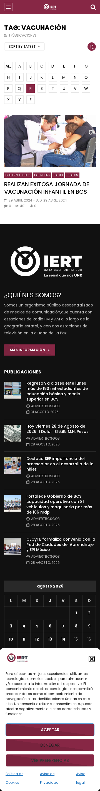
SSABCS (72, 175)
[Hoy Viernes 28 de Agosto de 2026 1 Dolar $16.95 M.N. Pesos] (12, 433)
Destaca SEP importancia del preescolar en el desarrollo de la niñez (60, 464)
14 (63, 639)
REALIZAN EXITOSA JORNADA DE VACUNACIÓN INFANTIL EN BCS (46, 188)
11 (23, 639)
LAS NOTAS (42, 175)
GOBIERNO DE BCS (18, 175)
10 (11, 639)
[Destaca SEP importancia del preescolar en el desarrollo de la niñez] (12, 465)
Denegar (50, 745)
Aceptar (50, 730)
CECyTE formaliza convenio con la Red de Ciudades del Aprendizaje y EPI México (60, 544)
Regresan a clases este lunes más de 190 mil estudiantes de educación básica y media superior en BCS (57, 391)
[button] (91, 659)
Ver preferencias (50, 760)
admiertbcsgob (45, 406)
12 (37, 639)
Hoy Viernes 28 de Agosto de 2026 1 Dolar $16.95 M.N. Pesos (57, 428)
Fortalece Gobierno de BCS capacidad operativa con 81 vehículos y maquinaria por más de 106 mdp (59, 504)
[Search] (93, 7)
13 (50, 639)
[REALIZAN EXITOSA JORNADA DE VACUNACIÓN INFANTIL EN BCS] (50, 141)
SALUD (58, 175)
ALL (8, 66)
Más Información (29, 349)
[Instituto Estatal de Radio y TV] (50, 7)
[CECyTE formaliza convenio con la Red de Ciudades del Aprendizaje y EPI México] (12, 546)
